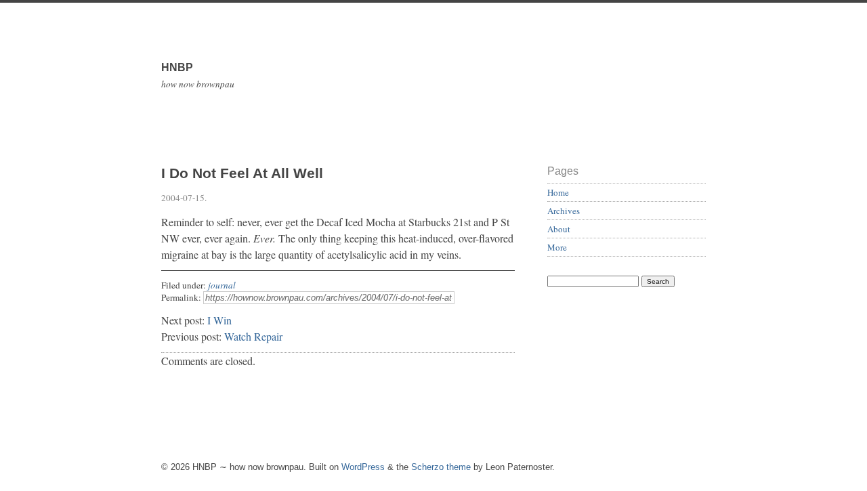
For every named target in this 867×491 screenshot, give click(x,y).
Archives (563, 211)
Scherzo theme (441, 467)
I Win (219, 320)
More (557, 247)
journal (222, 285)
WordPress (363, 467)
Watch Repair (253, 336)
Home (558, 192)
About (558, 229)
